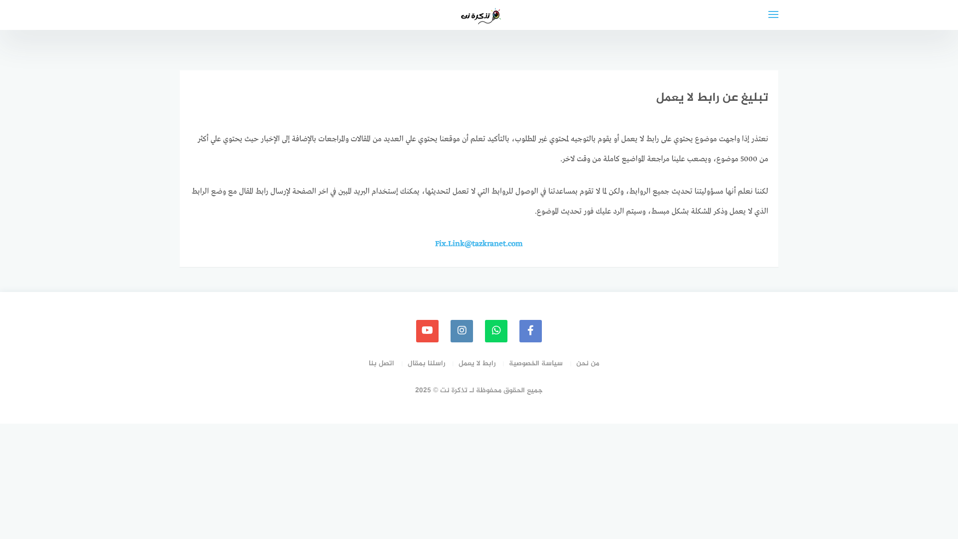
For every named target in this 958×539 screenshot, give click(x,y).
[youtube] (427, 331)
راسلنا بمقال (426, 363)
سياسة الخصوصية (536, 363)
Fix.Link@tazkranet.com (479, 244)
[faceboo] (530, 331)
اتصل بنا (381, 363)
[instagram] (462, 331)
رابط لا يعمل (477, 363)
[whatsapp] (496, 331)
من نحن (587, 363)
